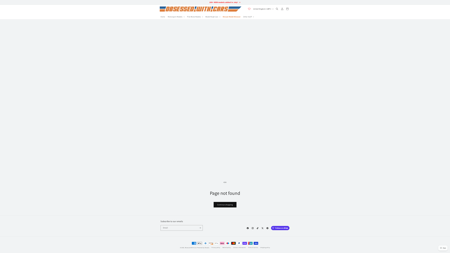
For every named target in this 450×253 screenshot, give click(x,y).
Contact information (239, 247)
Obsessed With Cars (191, 247)
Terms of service (253, 247)
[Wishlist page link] (249, 9)
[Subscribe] (200, 228)
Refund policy (227, 247)
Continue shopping (225, 205)
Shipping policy (265, 247)
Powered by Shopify (203, 247)
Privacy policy (216, 247)
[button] (176, 16)
